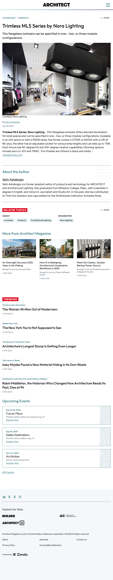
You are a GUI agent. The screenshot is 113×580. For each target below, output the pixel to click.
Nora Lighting (66, 220)
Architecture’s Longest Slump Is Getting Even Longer (39, 346)
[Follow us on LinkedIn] (4, 497)
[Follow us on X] (9, 497)
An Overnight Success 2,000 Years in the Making (17, 264)
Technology (9, 18)
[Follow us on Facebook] (14, 497)
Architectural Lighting (41, 220)
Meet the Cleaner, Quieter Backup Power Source (91, 264)
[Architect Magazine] (56, 4)
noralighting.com (12, 155)
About (5, 539)
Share (106, 18)
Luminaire (8, 220)
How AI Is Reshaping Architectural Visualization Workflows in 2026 (54, 265)
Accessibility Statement (50, 545)
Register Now (12, 420)
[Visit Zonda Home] (15, 554)
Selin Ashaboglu (12, 122)
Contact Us (82, 539)
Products (24, 18)
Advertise (43, 539)
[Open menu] (108, 5)
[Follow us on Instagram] (20, 497)
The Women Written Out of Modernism (29, 309)
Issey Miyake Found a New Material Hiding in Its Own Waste (44, 365)
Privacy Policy (8, 545)
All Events (8, 472)
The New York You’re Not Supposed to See (31, 328)
